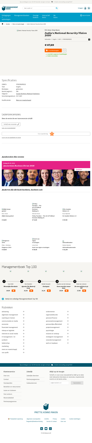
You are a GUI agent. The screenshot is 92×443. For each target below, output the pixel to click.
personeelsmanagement (54, 321)
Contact (6, 379)
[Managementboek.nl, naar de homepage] (10, 10)
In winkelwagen (53, 50)
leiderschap (6, 343)
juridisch (4, 340)
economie (5, 324)
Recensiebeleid (9, 398)
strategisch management (54, 337)
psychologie (50, 330)
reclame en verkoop (52, 334)
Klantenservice (9, 372)
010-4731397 (86, 15)
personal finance (51, 318)
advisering (5, 311)
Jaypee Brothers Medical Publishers (28, 94)
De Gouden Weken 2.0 (69, 216)
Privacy (55, 419)
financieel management (10, 327)
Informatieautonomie (69, 247)
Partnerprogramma (10, 401)
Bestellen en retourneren (12, 387)
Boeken (8, 24)
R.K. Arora (48, 30)
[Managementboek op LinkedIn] (41, 428)
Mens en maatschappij (18, 24)
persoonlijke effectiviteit (54, 324)
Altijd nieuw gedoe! (8, 216)
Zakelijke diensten (33, 376)
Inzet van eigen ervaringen (40, 247)
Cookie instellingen (74, 419)
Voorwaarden (8, 383)
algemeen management (10, 315)
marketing (5, 346)
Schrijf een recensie (10, 124)
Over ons (6, 376)
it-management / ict (8, 337)
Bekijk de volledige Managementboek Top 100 (21, 299)
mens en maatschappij (9, 349)
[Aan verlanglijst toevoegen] (64, 50)
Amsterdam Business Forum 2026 (18, 166)
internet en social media (10, 334)
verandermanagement (53, 340)
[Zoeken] (56, 8)
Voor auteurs (8, 394)
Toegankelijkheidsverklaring (34, 421)
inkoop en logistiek (8, 330)
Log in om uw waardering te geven (11, 137)
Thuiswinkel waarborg (16, 419)
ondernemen (50, 311)
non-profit (5, 352)
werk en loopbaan (52, 343)
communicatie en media (10, 321)
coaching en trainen (8, 318)
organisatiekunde (52, 315)
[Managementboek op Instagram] (50, 428)
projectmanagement (53, 327)
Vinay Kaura (56, 30)
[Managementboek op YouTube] (46, 428)
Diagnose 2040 (6, 247)
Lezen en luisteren (10, 390)
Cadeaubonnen (32, 383)
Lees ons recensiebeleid (8, 128)
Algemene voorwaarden (33, 419)
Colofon (46, 419)
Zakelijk (29, 372)
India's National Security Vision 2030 (36, 24)
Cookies (63, 419)
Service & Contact (52, 421)
